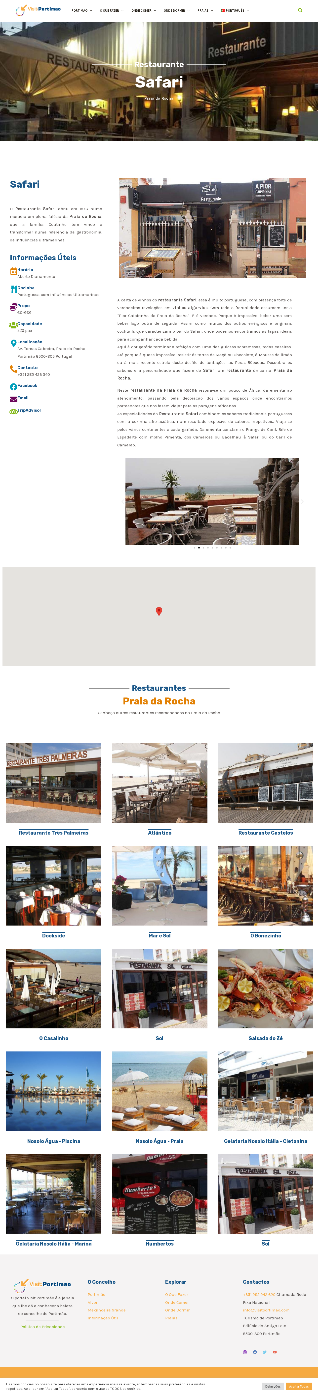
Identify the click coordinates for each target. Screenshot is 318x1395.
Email (23, 398)
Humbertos (160, 1244)
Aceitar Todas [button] (299, 1386)
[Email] (13, 399)
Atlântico (159, 833)
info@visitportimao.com (266, 1310)
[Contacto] (13, 369)
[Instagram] (245, 1352)
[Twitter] (265, 1352)
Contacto (27, 367)
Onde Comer (177, 1302)
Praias (171, 1317)
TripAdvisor (29, 410)
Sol (159, 1038)
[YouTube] (275, 1352)
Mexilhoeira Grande (107, 1310)
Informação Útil (103, 1317)
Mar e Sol (160, 936)
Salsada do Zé (266, 1038)
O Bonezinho (265, 936)
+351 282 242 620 (259, 1294)
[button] (89, 10)
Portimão (96, 1294)
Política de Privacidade (42, 1326)
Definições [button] (273, 1386)
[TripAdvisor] (13, 411)
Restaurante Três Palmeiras (53, 833)
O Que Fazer (176, 1294)
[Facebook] (13, 387)
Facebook (27, 385)
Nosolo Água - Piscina (53, 1141)
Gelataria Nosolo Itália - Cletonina (265, 1141)
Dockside (53, 936)
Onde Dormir (177, 1310)
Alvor (92, 1302)
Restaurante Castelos (265, 833)
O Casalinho (53, 1038)
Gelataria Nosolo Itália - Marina (54, 1244)
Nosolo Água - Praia (160, 1141)
